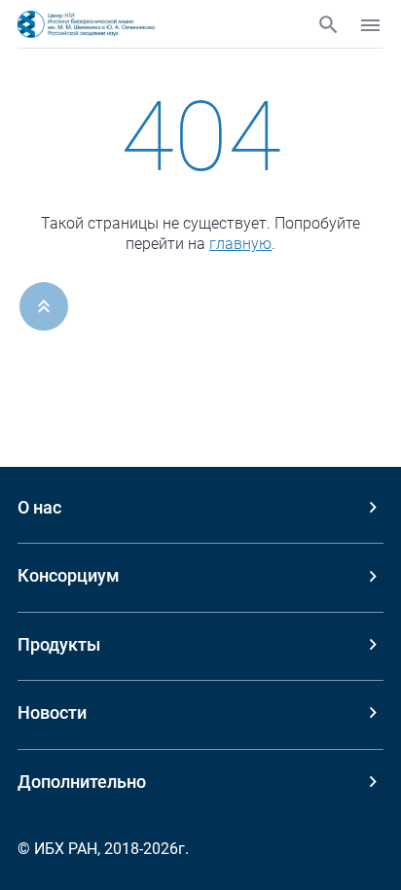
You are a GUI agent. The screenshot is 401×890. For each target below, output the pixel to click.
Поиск (328, 25)
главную (240, 243)
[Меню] (370, 25)
